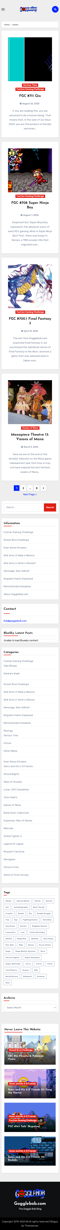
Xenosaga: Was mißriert (17, 571)
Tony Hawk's (10, 797)
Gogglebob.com (30, 1203)
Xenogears (10, 859)
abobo (9, 901)
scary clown (45, 945)
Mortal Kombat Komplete (17, 586)
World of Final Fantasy (16, 875)
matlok (9, 939)
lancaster (11, 932)
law (22, 932)
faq (7, 920)
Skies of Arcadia (13, 781)
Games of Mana (30, 428)
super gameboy (32, 957)
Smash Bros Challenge (16, 540)
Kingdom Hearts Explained (18, 578)
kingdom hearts (39, 926)
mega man (21, 939)
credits (9, 913)
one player (48, 939)
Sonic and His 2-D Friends (18, 766)
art (7, 907)
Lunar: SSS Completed (16, 789)
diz (30, 913)
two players (11, 970)
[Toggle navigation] (3, 9)
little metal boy (37, 932)
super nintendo (13, 964)
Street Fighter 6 (13, 836)
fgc (16, 920)
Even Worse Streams (15, 547)
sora (42, 951)
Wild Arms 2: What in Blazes (19, 699)
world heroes (12, 976)
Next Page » (30, 494)
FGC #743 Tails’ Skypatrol (24, 1126)
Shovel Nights (11, 774)
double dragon (44, 913)
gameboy (47, 920)
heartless (10, 926)
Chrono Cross (11, 867)
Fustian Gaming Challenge (30, 89)
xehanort (27, 976)
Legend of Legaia (13, 843)
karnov (23, 926)
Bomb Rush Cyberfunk (16, 812)
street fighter (13, 957)
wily (36, 970)
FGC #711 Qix (30, 96)
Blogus (54, 1221)
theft (50, 964)
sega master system (25, 951)
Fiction (7, 743)
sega (8, 951)
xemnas (41, 976)
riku (21, 945)
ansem (49, 901)
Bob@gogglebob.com (15, 620)
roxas (31, 945)
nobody (34, 939)
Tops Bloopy (10, 665)
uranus (25, 970)
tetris (39, 964)
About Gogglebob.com (16, 594)
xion (8, 983)
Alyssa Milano (23, 901)
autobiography (21, 907)
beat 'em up (38, 907)
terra (28, 964)
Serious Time (30, 85)
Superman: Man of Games (18, 820)
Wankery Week (12, 673)
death (21, 913)
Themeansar (31, 1225)
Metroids (8, 828)
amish (38, 901)
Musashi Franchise (14, 851)
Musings (8, 730)
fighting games (30, 920)
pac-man (10, 945)
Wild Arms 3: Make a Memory (19, 555)
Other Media (10, 751)
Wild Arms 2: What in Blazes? (20, 563)
